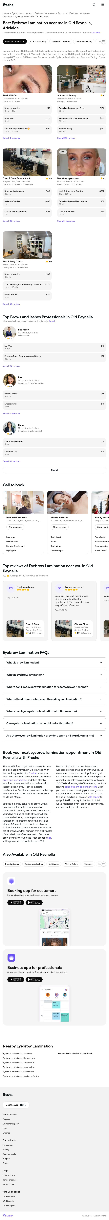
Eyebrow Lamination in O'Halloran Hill (19, 1062)
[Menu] (102, 4)
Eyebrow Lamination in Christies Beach (75, 1053)
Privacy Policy (9, 1175)
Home (6, 13)
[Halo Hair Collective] (23, 522)
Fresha (32, 773)
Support (6, 1158)
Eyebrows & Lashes (22, 13)
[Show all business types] (103, 864)
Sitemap (6, 1133)
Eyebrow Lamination (44, 13)
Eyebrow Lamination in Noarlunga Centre (21, 1076)
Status (6, 1163)
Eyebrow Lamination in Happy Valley (18, 1067)
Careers (6, 1119)
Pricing (6, 1149)
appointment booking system (81, 786)
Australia (62, 13)
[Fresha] (8, 4)
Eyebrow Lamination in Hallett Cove (18, 1072)
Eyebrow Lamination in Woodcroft (18, 1053)
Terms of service (10, 1180)
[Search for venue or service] (94, 4)
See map (95, 32)
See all (54, 470)
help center (93, 797)
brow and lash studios (15, 780)
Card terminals (9, 1154)
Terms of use (8, 1184)
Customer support (11, 1124)
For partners (8, 1145)
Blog (5, 1128)
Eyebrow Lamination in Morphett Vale (19, 1058)
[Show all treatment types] (103, 41)
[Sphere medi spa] (67, 522)
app (49, 837)
